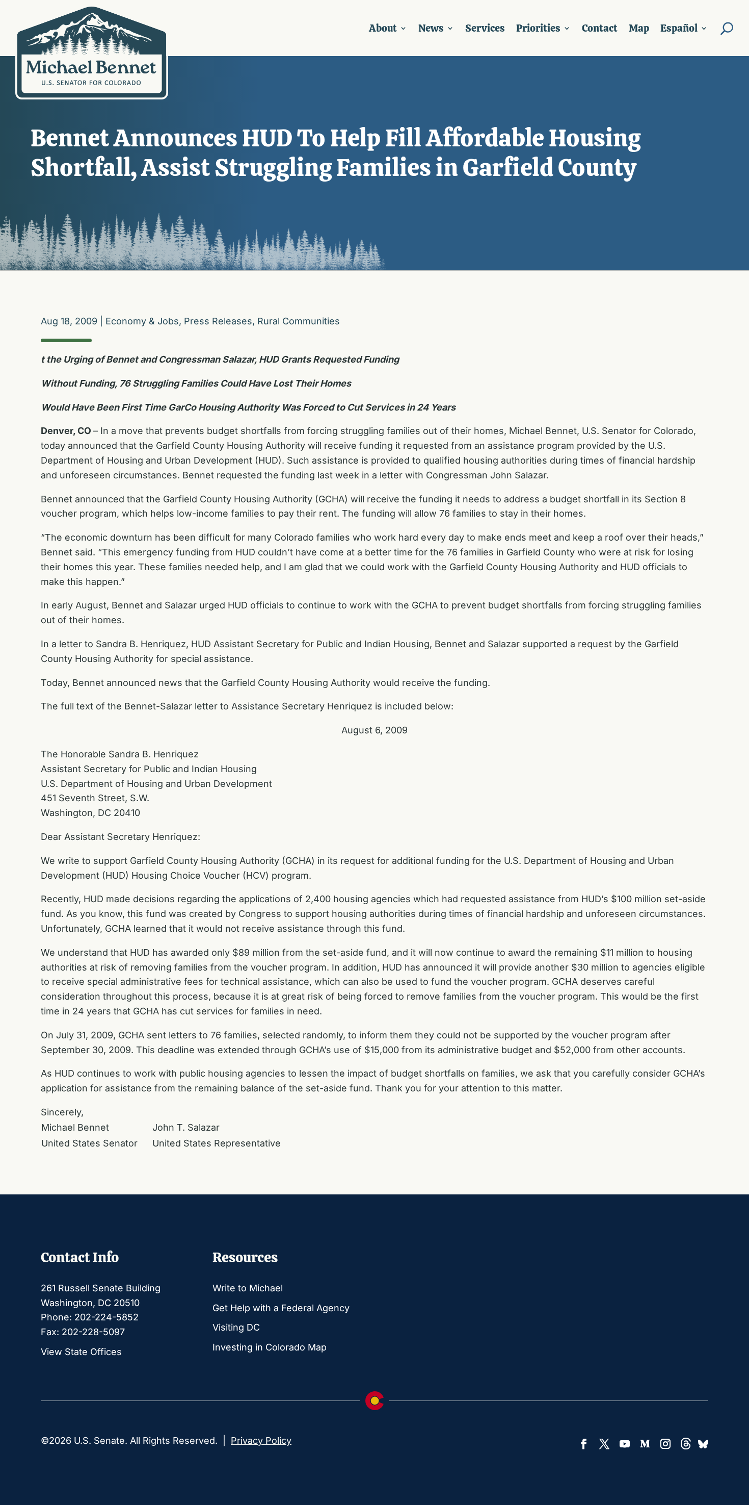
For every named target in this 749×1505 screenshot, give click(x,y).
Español (679, 28)
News (431, 28)
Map (639, 28)
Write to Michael (247, 1288)
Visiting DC (236, 1327)
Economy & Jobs (142, 321)
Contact (600, 28)
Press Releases (218, 321)
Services (485, 28)
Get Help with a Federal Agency (281, 1308)
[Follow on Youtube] (624, 1444)
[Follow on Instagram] (665, 1444)
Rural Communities (298, 321)
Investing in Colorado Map (269, 1347)
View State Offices (81, 1351)
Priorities (538, 28)
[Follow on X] (604, 1444)
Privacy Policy (261, 1440)
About (383, 28)
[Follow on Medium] (645, 1444)
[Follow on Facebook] (584, 1444)
